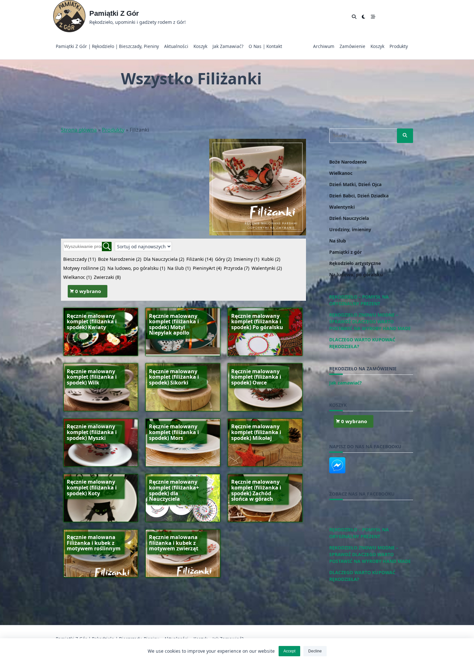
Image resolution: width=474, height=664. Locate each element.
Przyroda (236, 268)
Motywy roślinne (84, 268)
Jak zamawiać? (227, 46)
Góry (223, 259)
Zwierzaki (107, 277)
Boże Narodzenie (119, 259)
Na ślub (179, 268)
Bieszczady (79, 259)
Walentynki (267, 268)
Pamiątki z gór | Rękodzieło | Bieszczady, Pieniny (107, 46)
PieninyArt (207, 268)
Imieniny (246, 259)
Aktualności (176, 46)
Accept (289, 651)
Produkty (399, 46)
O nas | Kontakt (265, 46)
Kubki (271, 259)
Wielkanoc (77, 277)
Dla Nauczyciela (163, 259)
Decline (315, 651)
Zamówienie (352, 46)
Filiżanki (199, 259)
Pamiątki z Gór (114, 13)
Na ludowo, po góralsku (136, 268)
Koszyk (200, 46)
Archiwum (323, 46)
